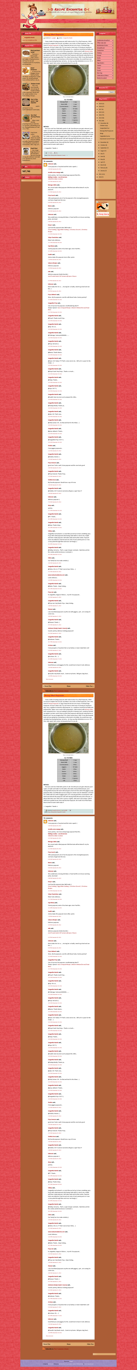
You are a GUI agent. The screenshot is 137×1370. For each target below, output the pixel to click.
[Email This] (49, 153)
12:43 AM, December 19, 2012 (55, 320)
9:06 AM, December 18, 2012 (54, 211)
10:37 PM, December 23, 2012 (55, 642)
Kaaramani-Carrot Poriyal (107, 139)
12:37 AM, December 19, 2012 (55, 312)
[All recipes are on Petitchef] (103, 209)
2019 (100, 103)
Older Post (90, 1344)
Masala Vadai (89, 51)
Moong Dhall (54, 155)
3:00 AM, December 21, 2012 (54, 616)
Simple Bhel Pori (104, 128)
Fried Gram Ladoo (34, 133)
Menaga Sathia (52, 185)
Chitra (49, 558)
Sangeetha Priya (52, 303)
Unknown (50, 164)
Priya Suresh (51, 195)
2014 (100, 115)
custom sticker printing (78, 1364)
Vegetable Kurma (105, 136)
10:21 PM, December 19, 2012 (55, 519)
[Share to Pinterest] (57, 153)
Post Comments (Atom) (61, 691)
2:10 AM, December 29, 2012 (54, 667)
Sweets (63, 155)
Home (69, 686)
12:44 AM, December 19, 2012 (55, 391)
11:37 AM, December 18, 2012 (55, 242)
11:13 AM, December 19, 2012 (55, 510)
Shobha (50, 445)
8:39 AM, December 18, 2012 (54, 202)
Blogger (71, 1361)
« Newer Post (47, 686)
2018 (100, 106)
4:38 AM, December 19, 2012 (54, 493)
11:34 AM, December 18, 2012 (55, 234)
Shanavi (50, 609)
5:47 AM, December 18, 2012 (54, 181)
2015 (100, 112)
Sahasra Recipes (52, 263)
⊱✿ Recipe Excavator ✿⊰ (68, 9)
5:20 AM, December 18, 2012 (54, 169)
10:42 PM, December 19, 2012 (55, 554)
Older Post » (90, 686)
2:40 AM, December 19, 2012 (54, 468)
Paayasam (59, 155)
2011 (100, 174)
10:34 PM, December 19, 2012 (55, 544)
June (101, 156)
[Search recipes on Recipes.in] (102, 202)
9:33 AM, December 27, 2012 (54, 650)
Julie (49, 271)
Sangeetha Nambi (29, 37)
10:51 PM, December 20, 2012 (55, 588)
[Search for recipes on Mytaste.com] (102, 211)
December (103, 123)
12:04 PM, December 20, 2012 (55, 580)
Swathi (50, 254)
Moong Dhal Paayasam (106, 131)
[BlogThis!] (51, 153)
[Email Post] (46, 152)
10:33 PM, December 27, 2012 (55, 659)
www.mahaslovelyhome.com (56, 575)
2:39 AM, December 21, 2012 (54, 605)
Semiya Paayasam (53, 45)
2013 (100, 118)
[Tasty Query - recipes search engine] (103, 215)
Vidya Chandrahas (53, 237)
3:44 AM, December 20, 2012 (54, 563)
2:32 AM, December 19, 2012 (54, 459)
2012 (100, 121)
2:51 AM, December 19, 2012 (54, 476)
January (102, 171)
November (103, 142)
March (102, 165)
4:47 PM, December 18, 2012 (54, 280)
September (103, 148)
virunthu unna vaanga (54, 172)
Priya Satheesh (52, 294)
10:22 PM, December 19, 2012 (55, 527)
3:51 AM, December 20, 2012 (54, 571)
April (101, 162)
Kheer (49, 155)
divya (49, 505)
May (101, 159)
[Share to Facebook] (55, 153)
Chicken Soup (104, 125)
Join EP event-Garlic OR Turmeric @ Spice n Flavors (62, 276)
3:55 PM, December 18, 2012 (54, 268)
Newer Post (46, 1344)
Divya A (50, 225)
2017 (100, 109)
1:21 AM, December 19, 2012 (54, 450)
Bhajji (101, 133)
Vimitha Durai (52, 480)
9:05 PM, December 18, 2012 (54, 291)
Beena (50, 206)
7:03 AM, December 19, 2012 (54, 502)
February (103, 168)
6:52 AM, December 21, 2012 (54, 633)
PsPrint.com (50, 1364)
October (103, 145)
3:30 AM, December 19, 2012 (54, 485)
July (101, 153)
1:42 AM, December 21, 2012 (54, 597)
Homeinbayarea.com (88, 1364)
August (102, 151)
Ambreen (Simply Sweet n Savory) (57, 628)
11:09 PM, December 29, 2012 (55, 676)
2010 (100, 177)
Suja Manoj (51, 246)
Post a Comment (49, 679)
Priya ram (50, 592)
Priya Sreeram (52, 463)
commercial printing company (65, 1364)
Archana (50, 645)
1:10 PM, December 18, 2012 (54, 259)
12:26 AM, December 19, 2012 (55, 299)
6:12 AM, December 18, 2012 (54, 192)
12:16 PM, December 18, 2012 (55, 251)
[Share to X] (53, 153)
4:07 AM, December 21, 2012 (54, 624)
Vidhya (50, 531)
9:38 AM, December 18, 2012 (54, 221)
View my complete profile (29, 40)
